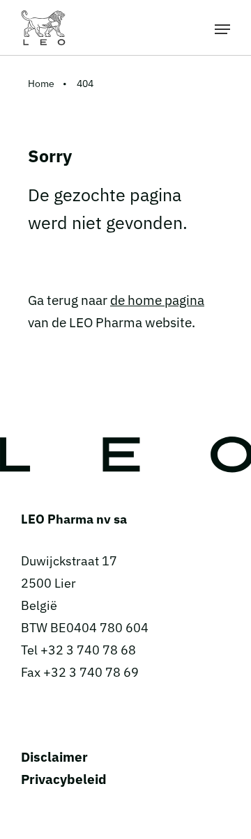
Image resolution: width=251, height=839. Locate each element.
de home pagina (157, 300)
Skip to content (126, 10)
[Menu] (222, 28)
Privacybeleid (64, 779)
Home (41, 83)
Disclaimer (54, 756)
